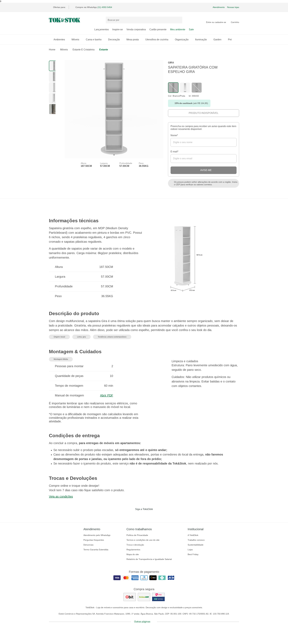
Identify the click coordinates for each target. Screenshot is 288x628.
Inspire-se (117, 29)
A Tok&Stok (193, 535)
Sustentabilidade (195, 545)
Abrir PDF (106, 395)
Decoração (114, 39)
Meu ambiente (177, 29)
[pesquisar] (178, 20)
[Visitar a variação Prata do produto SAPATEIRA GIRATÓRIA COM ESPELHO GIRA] (185, 87)
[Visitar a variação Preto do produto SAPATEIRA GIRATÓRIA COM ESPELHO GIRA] (196, 87)
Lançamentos (101, 29)
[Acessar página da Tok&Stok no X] (156, 515)
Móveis (75, 39)
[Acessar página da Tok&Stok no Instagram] (139, 515)
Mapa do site (132, 554)
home (52, 49)
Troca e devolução (135, 545)
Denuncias (88, 545)
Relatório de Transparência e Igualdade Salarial (149, 559)
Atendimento (219, 7)
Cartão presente (157, 29)
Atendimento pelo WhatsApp (96, 535)
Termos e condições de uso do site (142, 540)
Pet (230, 39)
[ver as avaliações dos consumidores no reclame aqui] (144, 597)
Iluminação (201, 39)
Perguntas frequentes (93, 540)
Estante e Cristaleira (83, 49)
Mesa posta (132, 39)
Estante (103, 49)
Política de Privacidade (137, 535)
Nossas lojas (233, 7)
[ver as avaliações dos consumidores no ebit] (129, 597)
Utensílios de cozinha (156, 39)
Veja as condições (61, 496)
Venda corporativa (136, 29)
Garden (217, 39)
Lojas (190, 549)
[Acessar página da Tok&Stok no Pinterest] (148, 515)
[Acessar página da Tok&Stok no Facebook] (131, 515)
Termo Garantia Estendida (95, 549)
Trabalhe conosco (196, 540)
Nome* (174, 135)
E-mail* (174, 151)
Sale (191, 29)
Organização (182, 39)
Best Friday (193, 554)
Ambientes (59, 39)
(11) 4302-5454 (104, 7)
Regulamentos (133, 549)
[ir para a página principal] (64, 20)
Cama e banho (94, 39)
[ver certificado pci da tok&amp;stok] (158, 597)
